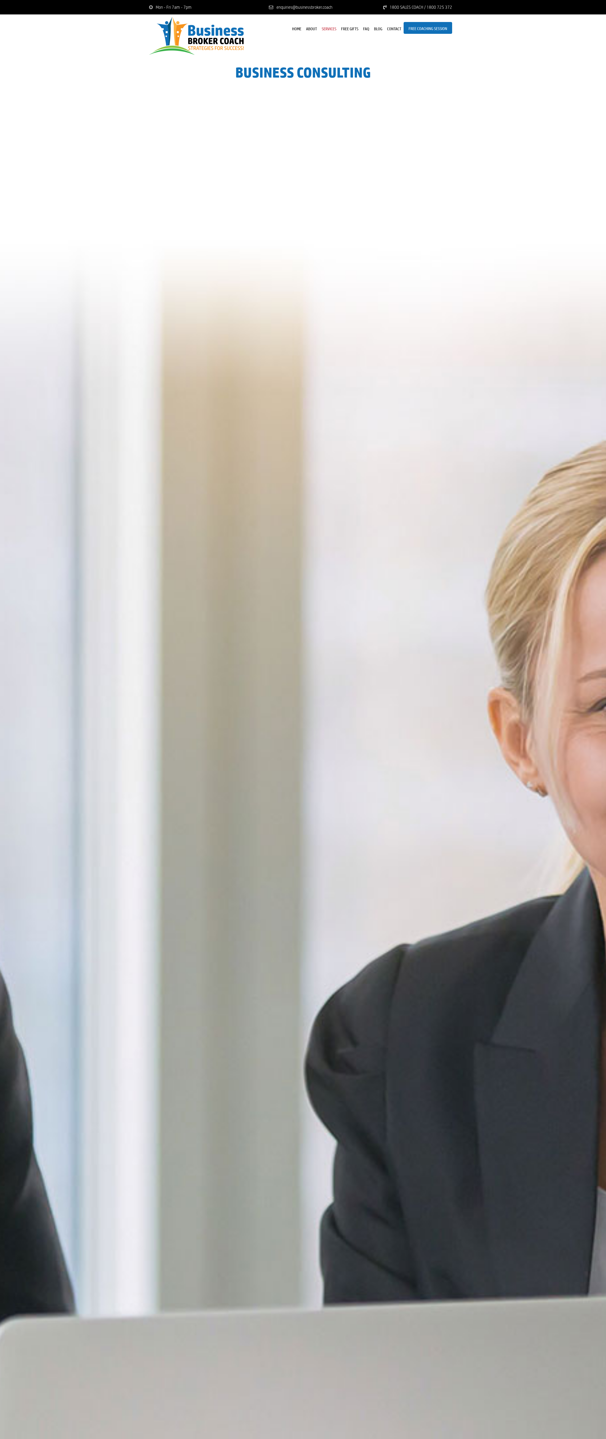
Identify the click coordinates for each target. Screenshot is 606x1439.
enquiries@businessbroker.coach (304, 7)
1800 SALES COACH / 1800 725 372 (421, 7)
